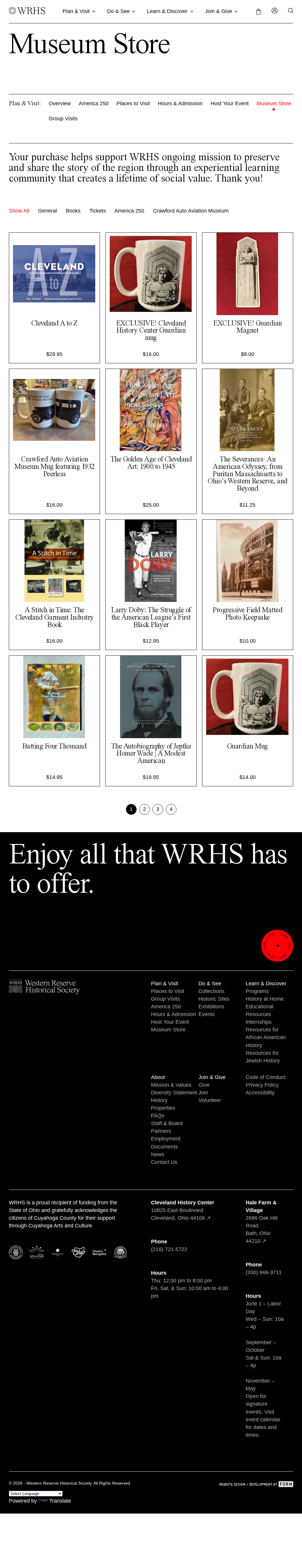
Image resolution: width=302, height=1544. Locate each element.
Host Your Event (230, 103)
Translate (60, 1501)
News (157, 1154)
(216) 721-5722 (169, 1249)
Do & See (118, 11)
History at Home (265, 999)
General (47, 211)
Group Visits (63, 118)
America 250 (94, 103)
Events (206, 1014)
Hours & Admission (180, 103)
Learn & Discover (167, 11)
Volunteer (209, 1100)
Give (203, 1085)
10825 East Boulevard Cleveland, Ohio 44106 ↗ (182, 1210)
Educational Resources (259, 1010)
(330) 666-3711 (264, 1272)
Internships (259, 1022)
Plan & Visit (76, 11)
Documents (164, 1147)
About (158, 1077)
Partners (161, 1131)
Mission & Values (171, 1085)
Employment (165, 1139)
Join (203, 1093)
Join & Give (218, 11)
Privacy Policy (262, 1085)
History (159, 1100)
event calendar (263, 1420)
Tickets (97, 211)
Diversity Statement (174, 1093)
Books (73, 211)
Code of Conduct (265, 1077)
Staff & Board (167, 1123)
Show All (19, 211)
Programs (257, 991)
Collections (211, 991)
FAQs (157, 1116)
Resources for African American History (266, 1037)
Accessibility (260, 1093)
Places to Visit (133, 103)
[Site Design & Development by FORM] (256, 1485)
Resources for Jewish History (263, 1057)
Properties (163, 1108)
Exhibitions (211, 1007)
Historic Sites (213, 999)
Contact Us (164, 1162)
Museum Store (274, 103)
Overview (60, 103)
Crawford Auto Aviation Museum (191, 211)
